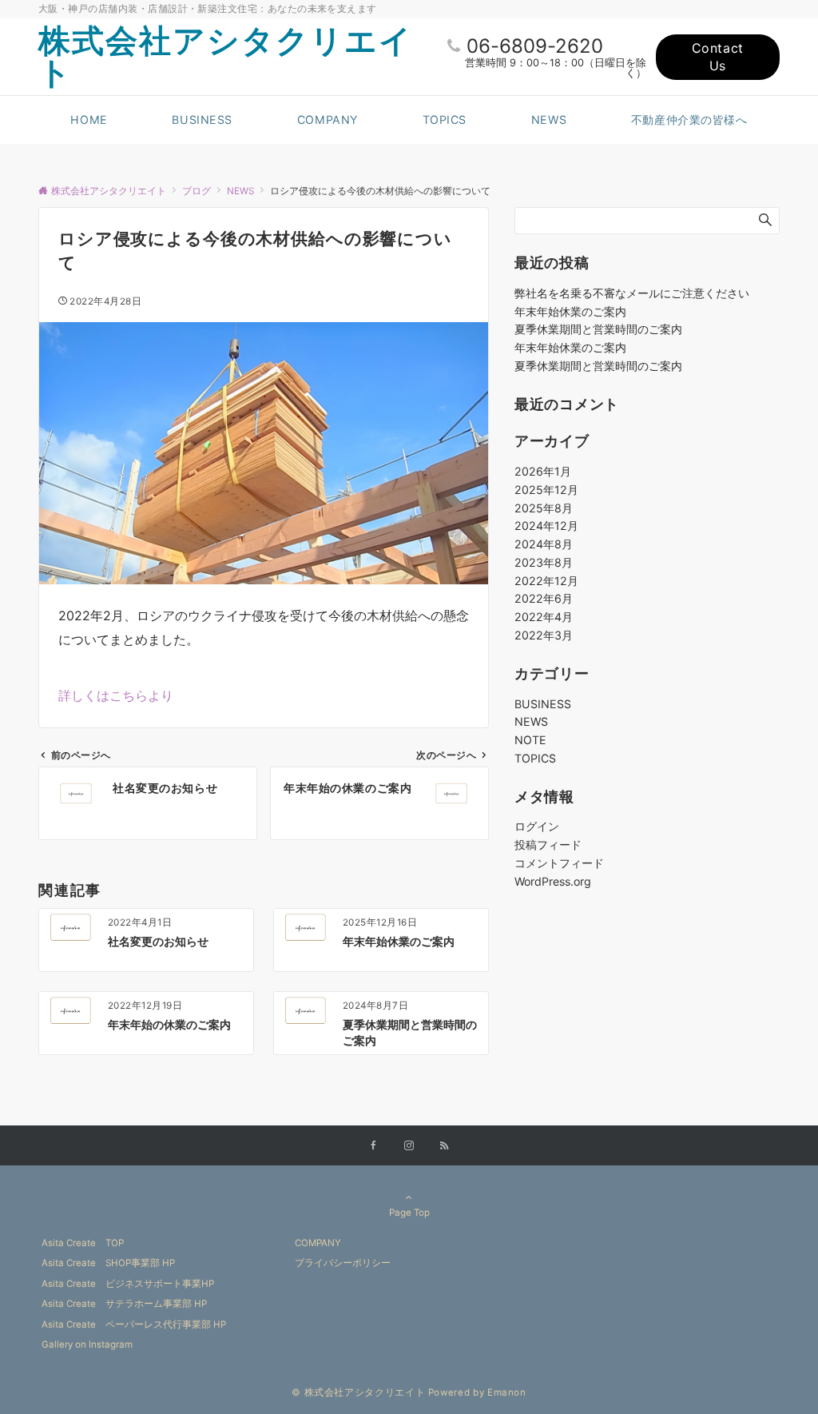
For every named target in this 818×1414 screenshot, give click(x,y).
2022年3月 (543, 635)
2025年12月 (546, 489)
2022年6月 (543, 598)
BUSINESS (542, 704)
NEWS (531, 721)
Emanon (506, 1392)
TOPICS (535, 758)
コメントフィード (559, 863)
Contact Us (718, 57)
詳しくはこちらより (115, 695)
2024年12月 (546, 525)
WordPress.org (552, 881)
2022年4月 (543, 616)
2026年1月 (542, 471)
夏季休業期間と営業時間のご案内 (598, 329)
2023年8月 (543, 562)
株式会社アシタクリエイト (225, 56)
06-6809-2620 (535, 46)
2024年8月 (543, 544)
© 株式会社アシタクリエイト (358, 1392)
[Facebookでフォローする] (374, 1146)
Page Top (409, 1212)
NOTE (530, 740)
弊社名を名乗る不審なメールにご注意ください (631, 293)
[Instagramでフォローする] (409, 1146)
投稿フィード (548, 844)
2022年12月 (546, 581)
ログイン (536, 826)
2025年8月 (543, 508)
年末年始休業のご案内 (570, 311)
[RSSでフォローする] (444, 1146)
